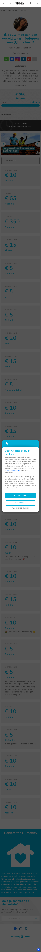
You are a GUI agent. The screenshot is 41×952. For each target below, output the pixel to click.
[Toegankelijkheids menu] (38, 949)
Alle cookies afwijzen (20, 508)
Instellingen (20, 503)
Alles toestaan (20, 495)
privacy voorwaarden (12, 471)
